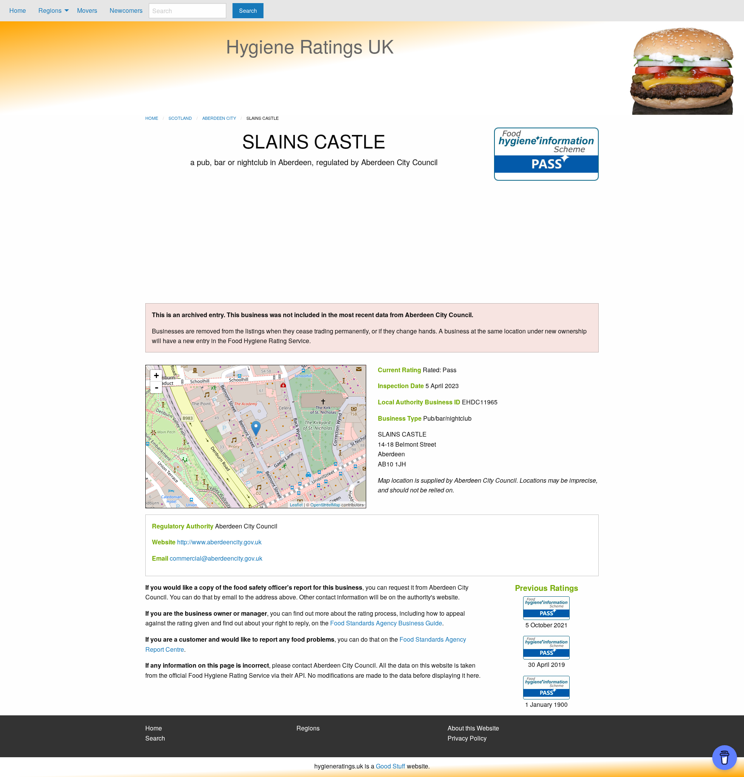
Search (155, 738)
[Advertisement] (372, 245)
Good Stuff (390, 765)
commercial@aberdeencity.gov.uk (216, 558)
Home (17, 10)
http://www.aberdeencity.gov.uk (219, 541)
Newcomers (126, 10)
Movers (87, 10)
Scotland (180, 118)
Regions (50, 10)
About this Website (473, 727)
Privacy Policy (467, 738)
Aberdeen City (219, 118)
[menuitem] (17, 10)
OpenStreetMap (325, 504)
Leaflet (296, 504)
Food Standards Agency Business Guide (386, 622)
